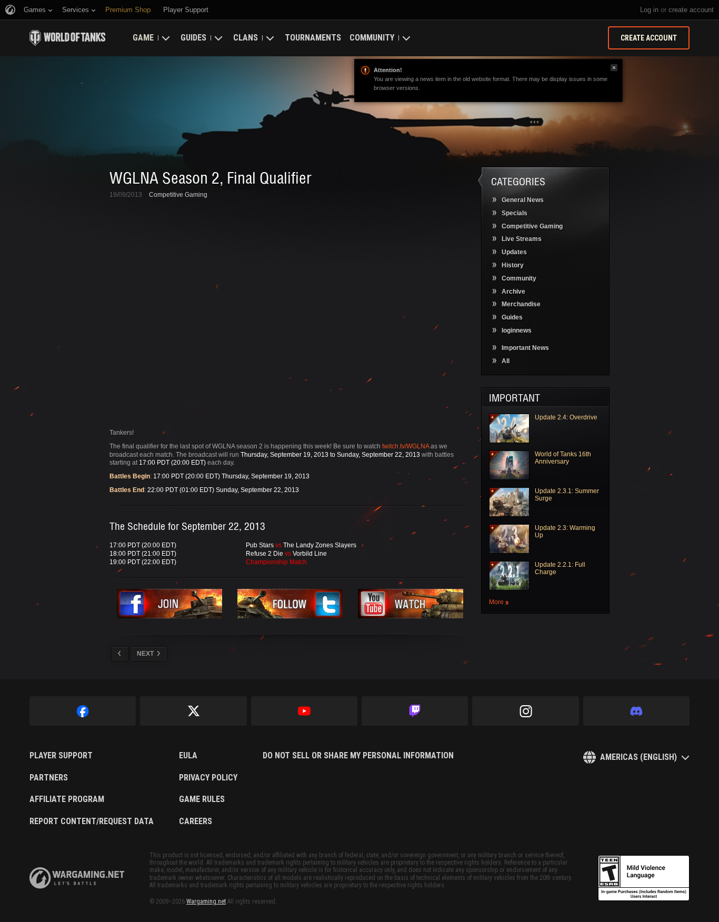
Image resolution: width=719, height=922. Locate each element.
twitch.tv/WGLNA (405, 446)
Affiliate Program (66, 799)
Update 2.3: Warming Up (565, 531)
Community (371, 38)
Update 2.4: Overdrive (566, 417)
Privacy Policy (208, 778)
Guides (193, 38)
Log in (649, 10)
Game (143, 38)
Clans (245, 38)
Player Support (61, 755)
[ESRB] (644, 878)
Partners (48, 778)
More (496, 602)
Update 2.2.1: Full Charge (560, 568)
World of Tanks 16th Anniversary (563, 457)
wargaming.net (76, 878)
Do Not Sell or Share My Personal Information (358, 755)
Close (614, 68)
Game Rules (202, 799)
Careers (195, 821)
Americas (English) (638, 757)
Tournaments (313, 38)
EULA (188, 755)
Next (145, 653)
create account (691, 10)
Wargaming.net (206, 901)
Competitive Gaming (178, 194)
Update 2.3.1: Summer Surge (567, 494)
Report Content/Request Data (91, 821)
